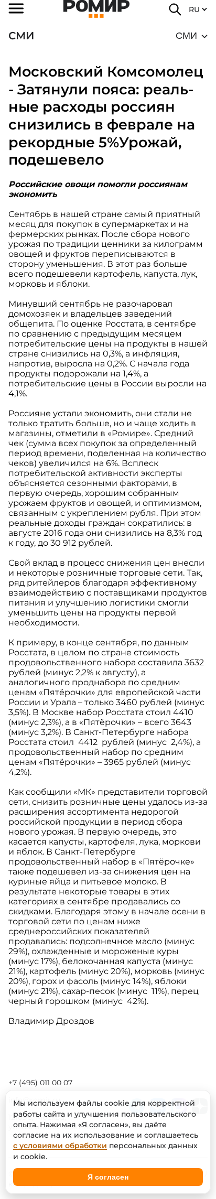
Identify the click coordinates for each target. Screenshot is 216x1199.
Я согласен (108, 1177)
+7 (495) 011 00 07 (40, 1082)
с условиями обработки (60, 1145)
